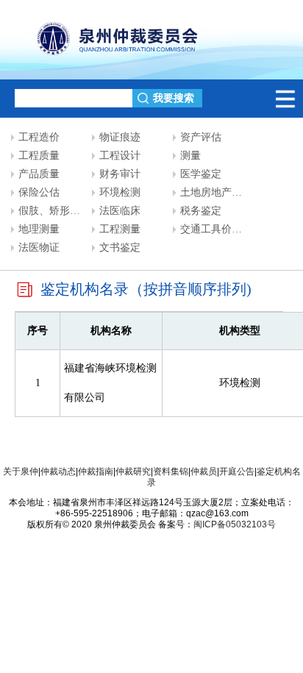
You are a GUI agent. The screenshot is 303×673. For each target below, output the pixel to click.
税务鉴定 (200, 210)
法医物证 (39, 247)
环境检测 (119, 192)
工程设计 (119, 155)
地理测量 (39, 229)
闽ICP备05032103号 (234, 524)
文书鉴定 (119, 247)
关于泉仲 (20, 471)
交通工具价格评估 (221, 229)
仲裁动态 (58, 471)
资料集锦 (170, 471)
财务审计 (119, 173)
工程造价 (39, 137)
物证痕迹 (119, 137)
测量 (190, 155)
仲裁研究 (133, 471)
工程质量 (39, 155)
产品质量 (39, 173)
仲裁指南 (95, 471)
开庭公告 (236, 471)
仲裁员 (203, 471)
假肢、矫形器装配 (59, 210)
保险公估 (39, 192)
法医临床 (119, 210)
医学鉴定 (200, 173)
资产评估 (200, 137)
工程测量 (119, 229)
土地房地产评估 (216, 192)
